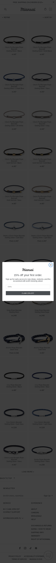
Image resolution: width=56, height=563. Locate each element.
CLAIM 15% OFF (28, 293)
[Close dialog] (51, 265)
